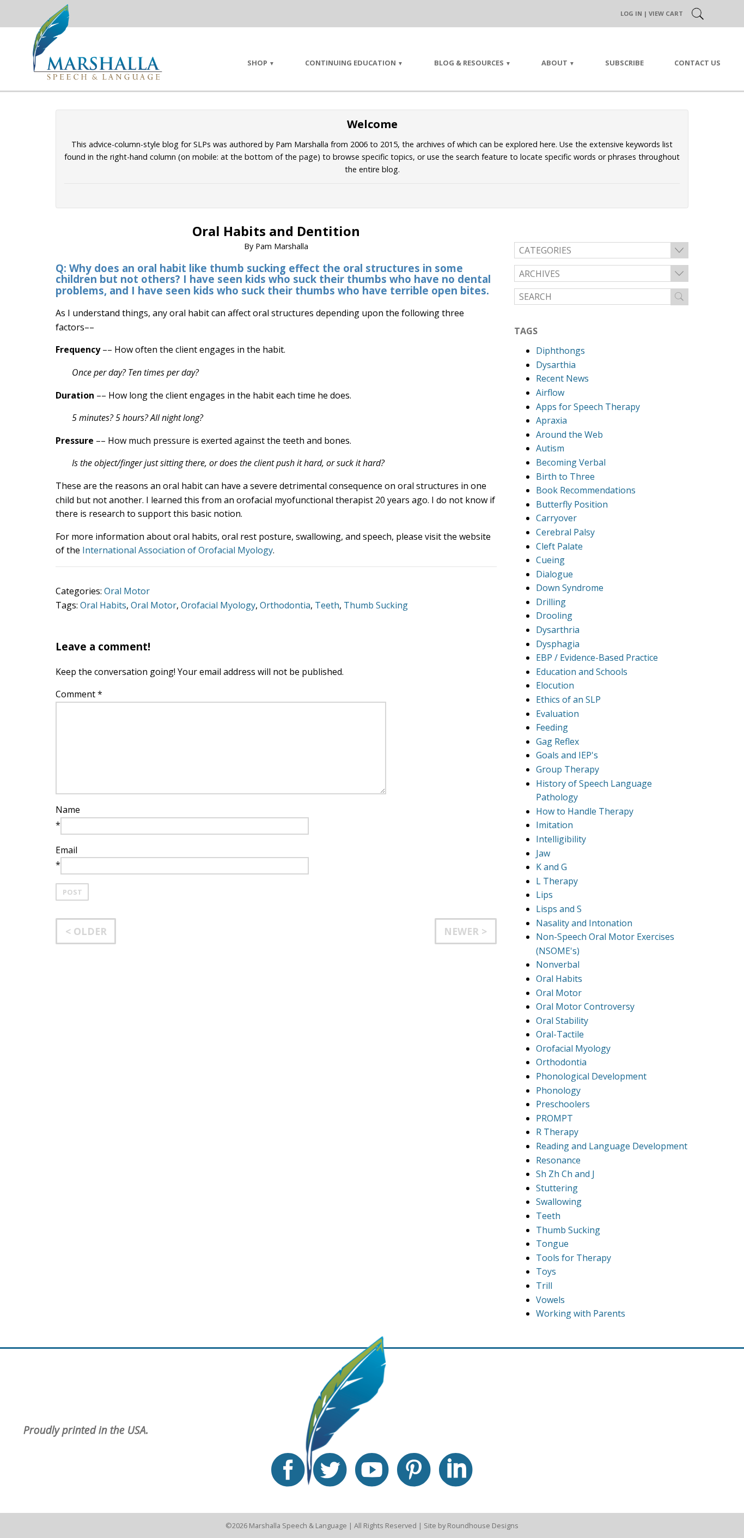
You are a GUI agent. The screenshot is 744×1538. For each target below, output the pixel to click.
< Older (86, 931)
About (554, 63)
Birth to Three (565, 476)
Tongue (552, 1244)
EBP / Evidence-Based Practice (597, 658)
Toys (546, 1271)
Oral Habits (103, 605)
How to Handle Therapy (584, 811)
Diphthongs (560, 351)
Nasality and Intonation (584, 923)
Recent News (562, 378)
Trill (544, 1286)
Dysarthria (558, 630)
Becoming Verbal (571, 462)
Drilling (551, 602)
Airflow (550, 393)
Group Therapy (567, 769)
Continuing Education (350, 63)
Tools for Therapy (573, 1258)
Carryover (556, 518)
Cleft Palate (559, 546)
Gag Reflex (557, 741)
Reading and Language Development (611, 1146)
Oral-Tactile (560, 1034)
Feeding (552, 727)
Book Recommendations (586, 490)
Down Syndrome (569, 588)
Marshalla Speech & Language (298, 1525)
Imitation (554, 825)
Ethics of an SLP (568, 699)
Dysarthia (556, 365)
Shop (257, 63)
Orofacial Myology (218, 605)
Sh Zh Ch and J (565, 1174)
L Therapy (557, 881)
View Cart (666, 13)
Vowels (550, 1300)
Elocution (555, 685)
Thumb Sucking (376, 605)
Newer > (465, 931)
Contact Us (697, 63)
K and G (551, 867)
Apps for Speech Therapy (588, 407)
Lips (544, 895)
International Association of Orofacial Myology (177, 550)
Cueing (550, 560)
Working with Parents (580, 1313)
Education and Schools (581, 672)
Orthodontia (285, 605)
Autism (550, 448)
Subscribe (624, 63)
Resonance (558, 1160)
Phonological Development (591, 1076)
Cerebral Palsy (565, 532)
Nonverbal (558, 964)
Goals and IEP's (567, 755)
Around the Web (569, 435)
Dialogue (554, 574)
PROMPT (554, 1118)
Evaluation (557, 714)
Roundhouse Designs (483, 1525)
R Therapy (557, 1132)
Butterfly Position (572, 504)
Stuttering (557, 1188)
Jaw (543, 853)
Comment (79, 694)
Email (66, 850)
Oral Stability (562, 1021)
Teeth (327, 605)
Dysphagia (558, 644)
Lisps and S (559, 909)
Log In (631, 13)
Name (68, 810)
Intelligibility (561, 839)
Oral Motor (127, 591)
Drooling (554, 616)
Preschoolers (563, 1104)
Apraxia (551, 420)
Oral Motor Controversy (585, 1006)
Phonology (558, 1090)
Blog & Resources (469, 63)
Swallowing (559, 1202)
